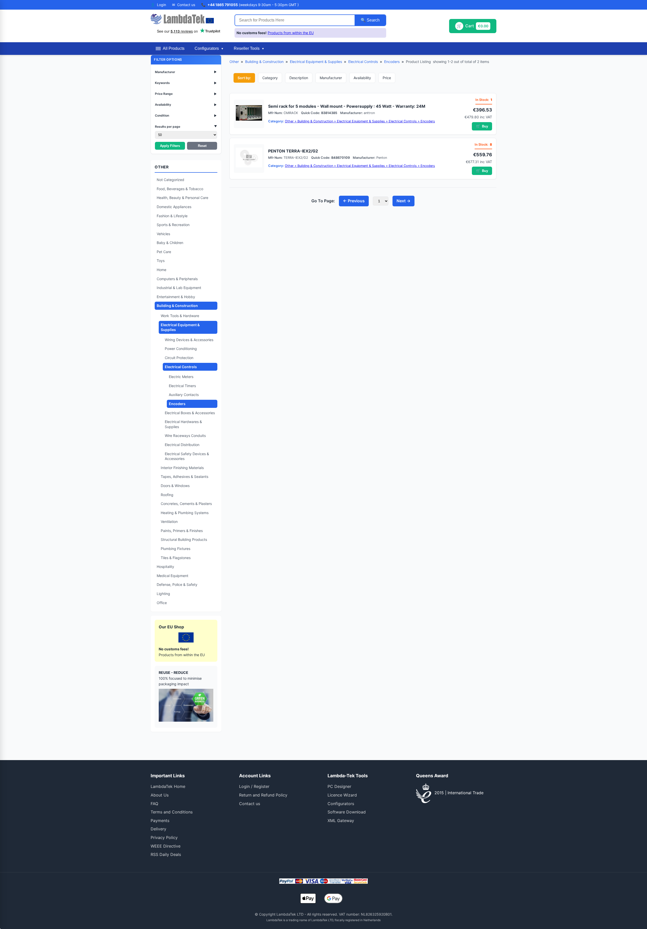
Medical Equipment (172, 575)
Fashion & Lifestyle (172, 216)
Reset (202, 146)
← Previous (354, 200)
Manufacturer (186, 72)
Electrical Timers (182, 386)
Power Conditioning (181, 348)
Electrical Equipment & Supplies (180, 327)
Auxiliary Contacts (184, 394)
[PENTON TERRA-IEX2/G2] (249, 158)
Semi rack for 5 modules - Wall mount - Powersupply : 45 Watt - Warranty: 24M (346, 106)
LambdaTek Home (168, 786)
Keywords (186, 83)
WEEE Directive (165, 846)
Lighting (163, 593)
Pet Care (164, 252)
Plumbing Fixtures (175, 548)
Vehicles (163, 234)
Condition (186, 115)
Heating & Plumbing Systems (185, 513)
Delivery (158, 828)
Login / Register (254, 786)
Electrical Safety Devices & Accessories (187, 456)
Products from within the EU (291, 33)
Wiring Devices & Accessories (189, 340)
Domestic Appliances (174, 207)
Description (298, 78)
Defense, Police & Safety (177, 584)
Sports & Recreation (173, 225)
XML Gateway (341, 820)
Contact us (249, 803)
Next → (403, 200)
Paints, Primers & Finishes (182, 530)
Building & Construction (177, 305)
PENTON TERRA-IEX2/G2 (293, 150)
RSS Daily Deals (166, 854)
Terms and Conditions (172, 811)
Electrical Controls (181, 367)
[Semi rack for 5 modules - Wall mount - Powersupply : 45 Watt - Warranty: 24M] (249, 114)
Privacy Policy (164, 837)
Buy (482, 126)
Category (270, 78)
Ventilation (169, 521)
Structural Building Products (184, 539)
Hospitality (165, 566)
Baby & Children (170, 242)
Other (234, 61)
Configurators (341, 803)
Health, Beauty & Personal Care (182, 197)
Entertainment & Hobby (176, 297)
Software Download (347, 811)
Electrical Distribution (182, 445)
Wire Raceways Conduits (185, 435)
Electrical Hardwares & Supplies (183, 424)
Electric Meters (181, 376)
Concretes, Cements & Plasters (186, 503)
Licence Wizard (342, 795)
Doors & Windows (175, 485)
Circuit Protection (179, 358)
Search (373, 20)
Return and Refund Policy (263, 795)
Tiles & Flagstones (176, 558)
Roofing (167, 495)
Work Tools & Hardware (180, 316)
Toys (161, 260)
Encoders (177, 404)
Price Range (186, 94)
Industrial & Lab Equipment (179, 287)
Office (162, 603)
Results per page (186, 126)
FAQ (154, 803)
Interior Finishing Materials (182, 468)
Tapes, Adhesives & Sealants (184, 476)
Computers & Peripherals (177, 279)
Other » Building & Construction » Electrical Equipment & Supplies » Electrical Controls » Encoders (360, 121)
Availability (186, 104)
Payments (160, 820)
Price (387, 78)
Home (161, 270)
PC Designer (339, 786)
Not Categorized (170, 180)
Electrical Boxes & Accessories (190, 413)
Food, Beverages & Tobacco (180, 189)
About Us (160, 795)
